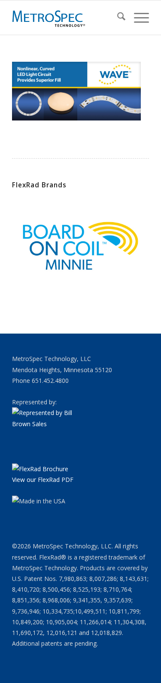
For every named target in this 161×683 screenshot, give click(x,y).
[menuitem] (117, 17)
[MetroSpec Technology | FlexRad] (67, 17)
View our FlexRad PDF (42, 479)
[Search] (117, 17)
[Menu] (137, 17)
